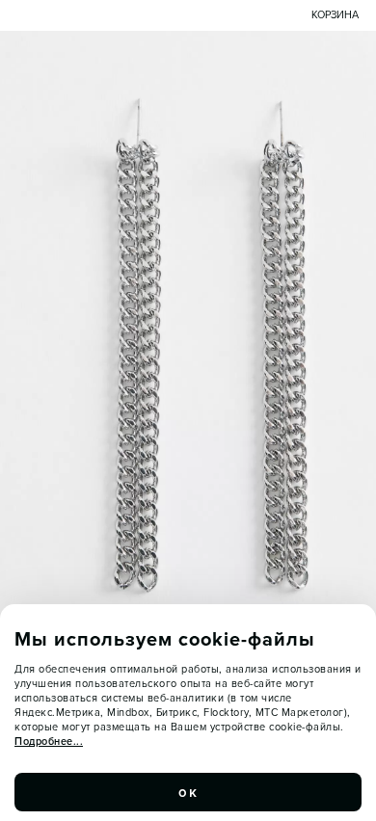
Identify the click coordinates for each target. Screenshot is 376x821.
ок (188, 792)
